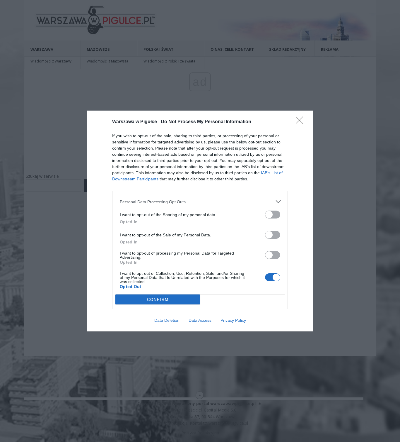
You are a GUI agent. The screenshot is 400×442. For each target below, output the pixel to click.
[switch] (272, 215)
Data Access (200, 320)
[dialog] (200, 221)
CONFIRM (158, 299)
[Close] (301, 122)
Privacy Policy (233, 320)
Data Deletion (167, 320)
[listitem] (200, 202)
